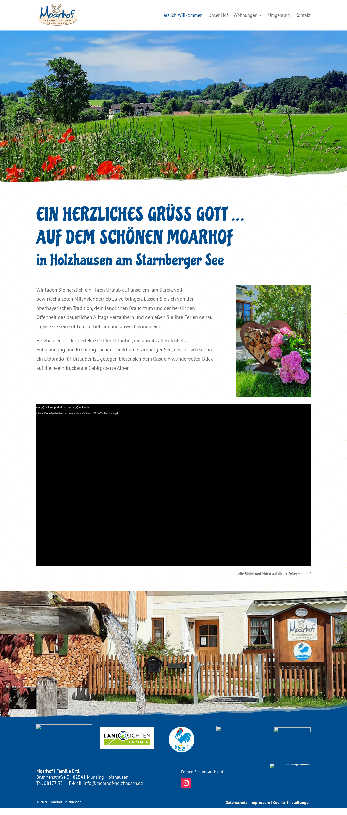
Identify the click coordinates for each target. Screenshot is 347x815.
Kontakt (303, 15)
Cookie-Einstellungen (292, 802)
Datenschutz (236, 802)
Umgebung (279, 15)
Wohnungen (245, 15)
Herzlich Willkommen (182, 15)
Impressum (260, 802)
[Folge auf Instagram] (186, 783)
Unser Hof (218, 15)
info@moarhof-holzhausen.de (113, 783)
